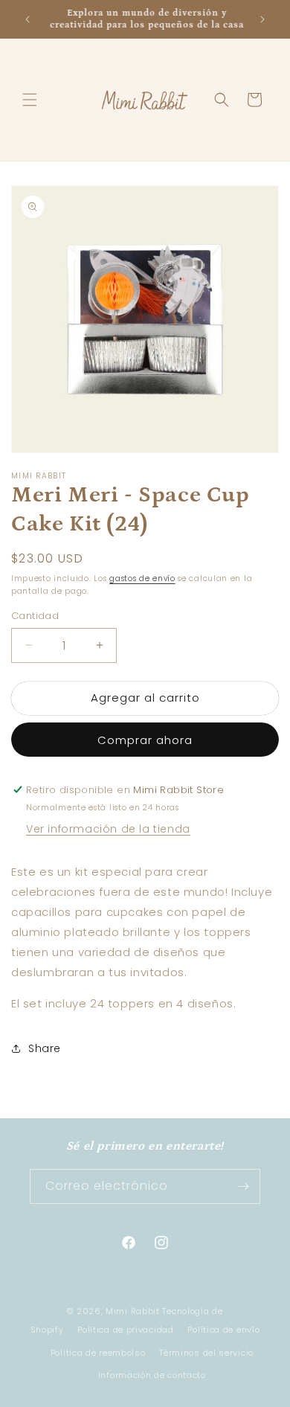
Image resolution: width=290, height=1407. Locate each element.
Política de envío (223, 1330)
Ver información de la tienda (108, 828)
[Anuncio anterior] (27, 19)
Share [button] (44, 1048)
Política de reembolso (98, 1353)
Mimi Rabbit (134, 1311)
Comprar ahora (145, 740)
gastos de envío (142, 578)
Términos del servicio (206, 1353)
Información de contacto (152, 1375)
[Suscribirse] (243, 1186)
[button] (29, 99)
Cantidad (35, 616)
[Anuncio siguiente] (262, 19)
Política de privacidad (125, 1330)
